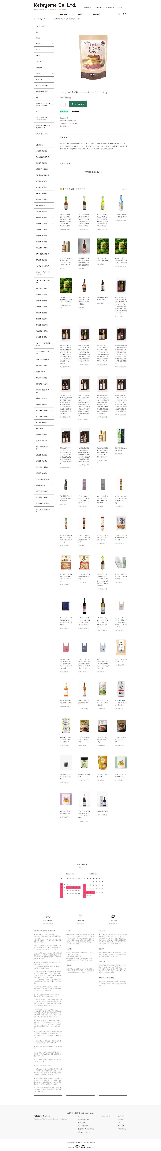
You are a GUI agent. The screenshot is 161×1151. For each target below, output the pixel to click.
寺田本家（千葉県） (42, 199)
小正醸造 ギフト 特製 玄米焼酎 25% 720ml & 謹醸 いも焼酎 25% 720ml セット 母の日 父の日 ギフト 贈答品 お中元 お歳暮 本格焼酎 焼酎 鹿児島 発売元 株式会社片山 (66, 404)
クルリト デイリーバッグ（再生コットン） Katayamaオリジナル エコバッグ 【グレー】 (103, 663)
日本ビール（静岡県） (42, 288)
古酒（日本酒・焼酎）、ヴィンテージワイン (43, 118)
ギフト (38, 111)
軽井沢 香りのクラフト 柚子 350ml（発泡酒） (103, 703)
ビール (38, 55)
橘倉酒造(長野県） (41, 205)
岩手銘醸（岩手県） (42, 294)
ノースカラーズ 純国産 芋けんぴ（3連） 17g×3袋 (103, 537)
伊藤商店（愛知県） (42, 398)
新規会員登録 (110, 7)
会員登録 (120, 1119)
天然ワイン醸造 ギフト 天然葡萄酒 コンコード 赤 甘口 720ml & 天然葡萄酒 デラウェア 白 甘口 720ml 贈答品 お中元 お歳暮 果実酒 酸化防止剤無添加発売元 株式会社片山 (103, 404)
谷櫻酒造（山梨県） (42, 211)
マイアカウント (98, 7)
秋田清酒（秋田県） (42, 151)
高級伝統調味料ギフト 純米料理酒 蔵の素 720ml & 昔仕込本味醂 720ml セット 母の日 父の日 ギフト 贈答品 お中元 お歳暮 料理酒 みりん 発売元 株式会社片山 (121, 354)
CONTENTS (96, 14)
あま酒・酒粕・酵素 (42, 91)
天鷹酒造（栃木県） (42, 193)
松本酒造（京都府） (42, 229)
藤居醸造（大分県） (42, 300)
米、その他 (39, 79)
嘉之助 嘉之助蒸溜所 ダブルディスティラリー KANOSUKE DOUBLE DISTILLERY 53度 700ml (103, 452)
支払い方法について (84, 1126)
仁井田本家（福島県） (42, 169)
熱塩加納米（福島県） (42, 497)
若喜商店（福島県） (42, 404)
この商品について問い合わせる (69, 123)
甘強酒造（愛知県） (42, 455)
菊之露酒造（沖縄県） (42, 331)
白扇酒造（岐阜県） (42, 461)
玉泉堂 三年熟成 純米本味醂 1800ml (84, 703)
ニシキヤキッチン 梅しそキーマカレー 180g (103, 739)
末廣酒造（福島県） (42, 163)
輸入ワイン (39, 49)
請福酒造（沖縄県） (42, 337)
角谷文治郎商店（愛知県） (42, 448)
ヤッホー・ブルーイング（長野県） (43, 273)
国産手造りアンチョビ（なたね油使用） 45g (66, 776)
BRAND (80, 14)
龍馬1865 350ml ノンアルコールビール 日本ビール (121, 703)
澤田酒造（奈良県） (42, 223)
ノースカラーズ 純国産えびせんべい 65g (84, 576)
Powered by (71, 1147)
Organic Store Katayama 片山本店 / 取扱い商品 (51, 19)
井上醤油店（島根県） (42, 410)
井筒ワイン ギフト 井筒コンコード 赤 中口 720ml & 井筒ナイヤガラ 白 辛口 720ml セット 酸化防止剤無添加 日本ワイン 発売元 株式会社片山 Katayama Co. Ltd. (66, 354)
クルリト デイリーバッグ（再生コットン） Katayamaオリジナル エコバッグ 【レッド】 (66, 663)
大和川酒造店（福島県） (43, 175)
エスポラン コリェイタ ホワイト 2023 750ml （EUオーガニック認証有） (103, 622)
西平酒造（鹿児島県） (42, 325)
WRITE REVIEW (92, 172)
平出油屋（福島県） (42, 422)
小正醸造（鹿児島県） (42, 319)
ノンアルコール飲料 (42, 85)
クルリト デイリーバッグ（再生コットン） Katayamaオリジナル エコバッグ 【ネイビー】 (84, 663)
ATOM (108, 1116)
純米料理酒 (39, 67)
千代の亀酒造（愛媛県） (43, 254)
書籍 (37, 97)
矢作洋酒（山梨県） (42, 378)
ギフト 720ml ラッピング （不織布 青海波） (121, 576)
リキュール (39, 61)
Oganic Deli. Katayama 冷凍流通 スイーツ (43, 127)
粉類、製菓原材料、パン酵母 (73, 19)
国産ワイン (39, 43)
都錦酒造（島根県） (42, 235)
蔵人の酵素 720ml (102, 811)
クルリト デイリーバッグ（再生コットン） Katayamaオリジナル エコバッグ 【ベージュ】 (121, 622)
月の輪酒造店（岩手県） (43, 157)
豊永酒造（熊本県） (42, 313)
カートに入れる (79, 104)
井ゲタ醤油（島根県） (42, 416)
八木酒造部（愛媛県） (42, 248)
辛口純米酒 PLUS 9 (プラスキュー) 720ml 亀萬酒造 (65, 498)
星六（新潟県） (40, 428)
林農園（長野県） (41, 372)
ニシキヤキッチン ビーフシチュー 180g (121, 739)
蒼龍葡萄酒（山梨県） (42, 384)
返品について (64, 118)
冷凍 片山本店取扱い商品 (43, 510)
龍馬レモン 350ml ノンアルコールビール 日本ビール (66, 739)
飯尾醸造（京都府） (42, 473)
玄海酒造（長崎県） (42, 306)
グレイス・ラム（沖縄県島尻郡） (43, 344)
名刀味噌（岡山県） (42, 440)
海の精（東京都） (41, 485)
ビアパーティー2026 (42, 134)
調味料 (38, 73)
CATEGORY (64, 14)
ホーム (35, 19)
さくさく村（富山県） (42, 491)
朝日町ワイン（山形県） (43, 359)
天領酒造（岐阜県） (42, 217)
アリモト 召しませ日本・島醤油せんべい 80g (121, 537)
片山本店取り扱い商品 (42, 503)
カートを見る (122, 1126)
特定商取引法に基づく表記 (68, 120)
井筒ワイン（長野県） (42, 365)
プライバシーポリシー (84, 1132)
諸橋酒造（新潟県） (42, 187)
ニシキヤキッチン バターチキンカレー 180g (84, 739)
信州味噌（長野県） (42, 434)
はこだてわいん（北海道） (42, 352)
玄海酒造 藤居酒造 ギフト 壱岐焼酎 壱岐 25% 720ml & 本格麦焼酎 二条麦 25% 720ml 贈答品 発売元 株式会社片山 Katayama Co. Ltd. (84, 454)
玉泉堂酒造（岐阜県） (42, 467)
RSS (103, 1116)
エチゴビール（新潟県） (43, 266)
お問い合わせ (87, 7)
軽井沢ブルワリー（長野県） (43, 281)
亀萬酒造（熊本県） (42, 260)
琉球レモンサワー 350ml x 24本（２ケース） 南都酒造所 (66, 299)
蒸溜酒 (38, 38)
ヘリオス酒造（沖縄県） (43, 479)
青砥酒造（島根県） (42, 242)
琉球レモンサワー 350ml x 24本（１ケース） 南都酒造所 (121, 260)
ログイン (119, 7)
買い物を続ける (64, 126)
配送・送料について (84, 1119)
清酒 (37, 32)
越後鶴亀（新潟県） (42, 181)
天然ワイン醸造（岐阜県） (42, 391)
